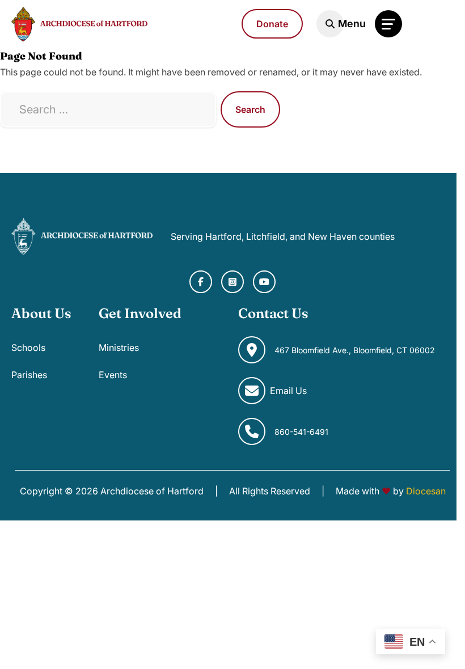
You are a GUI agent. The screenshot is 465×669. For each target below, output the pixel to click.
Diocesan (426, 491)
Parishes (29, 374)
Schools (28, 347)
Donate (272, 23)
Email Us (288, 390)
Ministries (119, 347)
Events (113, 374)
